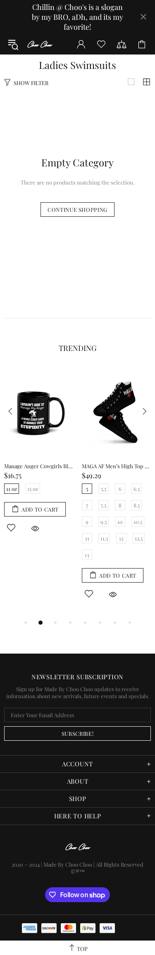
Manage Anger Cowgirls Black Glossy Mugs (39, 465)
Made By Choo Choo (67, 864)
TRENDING (78, 348)
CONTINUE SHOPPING (77, 209)
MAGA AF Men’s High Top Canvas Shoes (116, 465)
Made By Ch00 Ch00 (39, 44)
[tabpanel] (39, 459)
